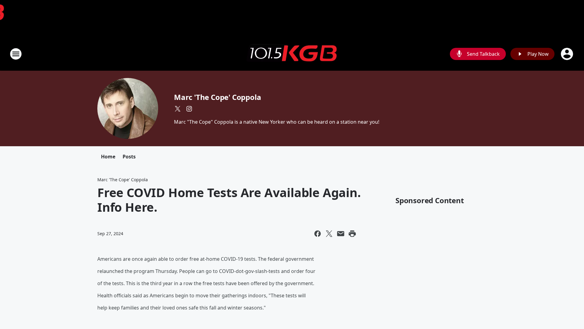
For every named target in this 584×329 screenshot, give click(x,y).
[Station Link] (292, 54)
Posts (129, 156)
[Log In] (567, 54)
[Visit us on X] (177, 108)
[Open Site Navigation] (16, 54)
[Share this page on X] (329, 233)
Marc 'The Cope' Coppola (217, 97)
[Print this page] (352, 233)
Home (108, 156)
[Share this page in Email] (340, 233)
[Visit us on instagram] (189, 108)
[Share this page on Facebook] (317, 233)
